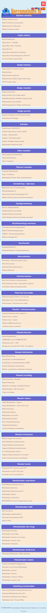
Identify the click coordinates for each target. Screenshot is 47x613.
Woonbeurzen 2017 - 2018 (10, 343)
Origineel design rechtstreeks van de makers (15, 454)
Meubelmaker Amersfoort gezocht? (12, 491)
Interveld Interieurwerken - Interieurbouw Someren (17, 283)
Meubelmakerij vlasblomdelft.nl (11, 514)
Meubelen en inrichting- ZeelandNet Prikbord (16, 386)
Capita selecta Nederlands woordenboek (14, 52)
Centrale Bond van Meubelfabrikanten (13, 359)
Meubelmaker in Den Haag (10, 534)
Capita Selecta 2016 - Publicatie (11, 46)
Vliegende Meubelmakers (9, 425)
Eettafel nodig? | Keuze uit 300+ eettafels (14, 131)
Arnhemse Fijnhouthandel (10, 171)
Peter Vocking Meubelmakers (11, 422)
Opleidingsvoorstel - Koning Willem (13, 600)
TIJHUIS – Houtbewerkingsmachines (13, 234)
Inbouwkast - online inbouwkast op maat (14, 260)
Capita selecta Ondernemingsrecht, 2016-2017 (16, 55)
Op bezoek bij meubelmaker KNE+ (12, 517)
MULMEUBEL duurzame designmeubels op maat (17, 501)
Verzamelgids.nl (16, 608)
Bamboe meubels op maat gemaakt (12, 22)
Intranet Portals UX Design (10, 118)
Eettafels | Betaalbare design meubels (13, 141)
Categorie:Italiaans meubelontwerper (13, 445)
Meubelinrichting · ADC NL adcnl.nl (13, 389)
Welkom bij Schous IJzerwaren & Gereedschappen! (17, 197)
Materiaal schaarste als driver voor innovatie (15, 297)
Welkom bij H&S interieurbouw (11, 323)
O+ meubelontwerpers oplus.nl (11, 451)
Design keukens (7, 72)
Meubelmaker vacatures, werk (11, 540)
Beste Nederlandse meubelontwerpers (13, 441)
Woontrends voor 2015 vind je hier (12, 471)
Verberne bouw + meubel (9, 316)
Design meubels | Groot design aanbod (13, 95)
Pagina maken (26, 608)
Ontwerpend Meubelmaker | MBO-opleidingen (16, 553)
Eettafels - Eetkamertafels (9, 135)
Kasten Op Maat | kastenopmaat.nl (12, 267)
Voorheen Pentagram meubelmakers (13, 428)
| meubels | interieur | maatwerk (11, 326)
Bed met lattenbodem (8, 39)
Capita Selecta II (7, 49)
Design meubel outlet (8, 92)
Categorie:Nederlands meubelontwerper (14, 448)
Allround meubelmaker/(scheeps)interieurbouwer (17, 590)
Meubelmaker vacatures (9, 570)
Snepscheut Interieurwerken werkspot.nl (14, 313)
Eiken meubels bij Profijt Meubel (12, 154)
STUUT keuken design (9, 82)
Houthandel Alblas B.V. (9, 247)
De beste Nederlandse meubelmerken (13, 366)
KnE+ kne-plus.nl (7, 511)
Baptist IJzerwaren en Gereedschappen (13, 187)
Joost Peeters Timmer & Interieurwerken (14, 286)
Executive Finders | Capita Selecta (12, 59)
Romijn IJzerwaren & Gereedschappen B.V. (15, 194)
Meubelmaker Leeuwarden (10, 415)
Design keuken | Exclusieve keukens (13, 69)
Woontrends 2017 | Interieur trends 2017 (14, 468)
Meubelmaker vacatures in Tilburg (12, 577)
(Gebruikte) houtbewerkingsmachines (13, 227)
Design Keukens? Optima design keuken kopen (16, 78)
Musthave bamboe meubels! (10, 29)
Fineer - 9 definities (8, 174)
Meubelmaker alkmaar (9, 412)
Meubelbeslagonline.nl (9, 191)
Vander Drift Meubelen (9, 158)
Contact (24, 611)
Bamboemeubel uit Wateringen (11, 26)
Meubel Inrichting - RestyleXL (11, 379)
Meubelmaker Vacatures (9, 573)
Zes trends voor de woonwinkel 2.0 (13, 474)
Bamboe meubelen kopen (9, 19)
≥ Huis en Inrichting (8, 392)
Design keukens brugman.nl (10, 75)
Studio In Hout (6, 520)
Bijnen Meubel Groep (8, 356)
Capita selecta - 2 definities (10, 42)
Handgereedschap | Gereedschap (12, 211)
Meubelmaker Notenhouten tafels (12, 144)
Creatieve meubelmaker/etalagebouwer (13, 564)
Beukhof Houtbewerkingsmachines (12, 230)
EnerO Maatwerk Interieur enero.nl (12, 484)
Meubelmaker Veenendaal (10, 543)
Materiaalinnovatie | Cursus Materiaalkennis (15, 300)
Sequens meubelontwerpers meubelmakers (15, 458)
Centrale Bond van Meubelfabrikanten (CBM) (16, 362)
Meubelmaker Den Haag (9, 530)
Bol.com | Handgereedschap (10, 207)
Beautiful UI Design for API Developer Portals (16, 115)
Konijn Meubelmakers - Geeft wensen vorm (15, 405)
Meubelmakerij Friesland (9, 418)
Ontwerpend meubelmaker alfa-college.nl (14, 596)
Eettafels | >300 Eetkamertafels (11, 138)
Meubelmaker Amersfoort (10, 488)
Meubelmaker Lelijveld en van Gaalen (13, 537)
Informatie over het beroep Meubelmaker (14, 567)
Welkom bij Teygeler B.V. (10, 237)
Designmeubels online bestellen (11, 101)
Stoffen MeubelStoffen (9, 336)
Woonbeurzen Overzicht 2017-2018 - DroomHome (17, 346)
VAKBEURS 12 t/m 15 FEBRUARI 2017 (14, 339)
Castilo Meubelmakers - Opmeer (12, 402)
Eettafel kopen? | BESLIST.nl (11, 128)
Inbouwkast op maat (8, 263)
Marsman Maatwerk (8, 270)
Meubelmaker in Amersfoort (10, 497)
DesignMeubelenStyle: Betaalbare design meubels (17, 98)
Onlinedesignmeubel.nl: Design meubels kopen (16, 105)
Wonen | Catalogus (7, 161)
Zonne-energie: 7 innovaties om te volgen (14, 303)
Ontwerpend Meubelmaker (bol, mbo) (13, 593)
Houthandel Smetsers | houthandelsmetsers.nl (15, 250)
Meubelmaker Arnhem (9, 494)
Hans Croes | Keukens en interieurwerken (14, 280)
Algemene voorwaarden (38, 608)
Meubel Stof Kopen (8, 409)
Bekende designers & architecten (12, 438)
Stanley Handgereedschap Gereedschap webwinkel (17, 217)
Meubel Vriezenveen (8, 382)
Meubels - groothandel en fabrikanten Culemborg (17, 369)
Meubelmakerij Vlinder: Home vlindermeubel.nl (16, 177)
